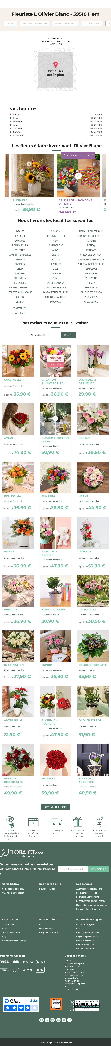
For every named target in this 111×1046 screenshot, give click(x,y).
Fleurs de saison (65, 23)
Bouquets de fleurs (35, 23)
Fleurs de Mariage (47, 889)
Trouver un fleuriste (11, 932)
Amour (10, 23)
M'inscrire (98, 869)
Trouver (68, 335)
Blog (4, 936)
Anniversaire (91, 23)
